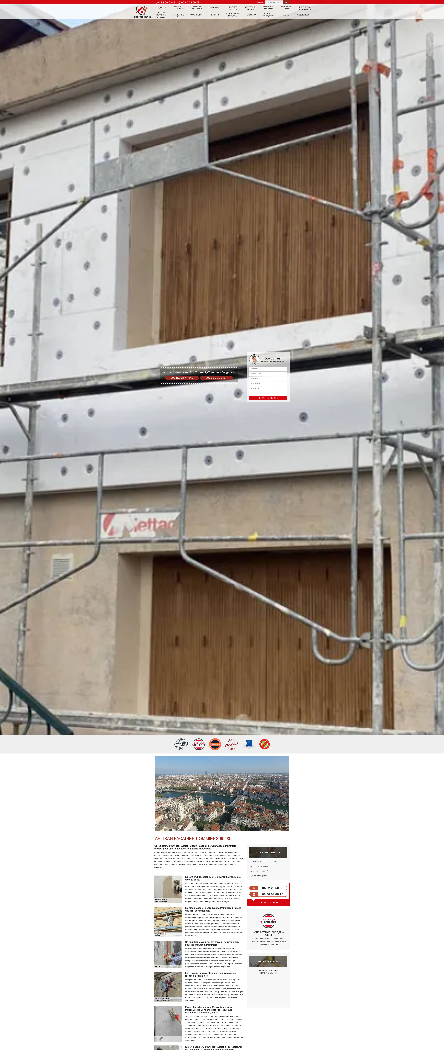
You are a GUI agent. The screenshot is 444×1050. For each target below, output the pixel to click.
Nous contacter (216, 378)
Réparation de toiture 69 (286, 7)
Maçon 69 (286, 15)
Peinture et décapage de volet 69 (268, 15)
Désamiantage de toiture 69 (179, 7)
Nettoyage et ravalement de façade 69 (250, 7)
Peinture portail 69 (215, 7)
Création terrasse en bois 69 (197, 15)
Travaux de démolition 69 (197, 7)
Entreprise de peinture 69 (215, 15)
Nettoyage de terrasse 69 (268, 7)
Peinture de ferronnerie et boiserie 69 (232, 7)
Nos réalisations (181, 378)
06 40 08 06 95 (190, 2)
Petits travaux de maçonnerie (179, 15)
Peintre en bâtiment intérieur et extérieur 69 (233, 15)
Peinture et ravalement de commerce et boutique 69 (161, 15)
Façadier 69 (162, 7)
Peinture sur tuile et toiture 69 (304, 15)
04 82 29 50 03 (166, 2)
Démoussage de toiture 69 (250, 15)
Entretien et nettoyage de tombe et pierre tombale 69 (304, 7)
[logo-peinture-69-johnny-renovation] (142, 11)
